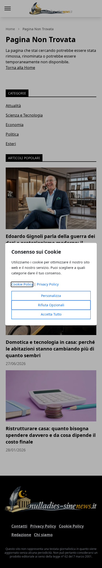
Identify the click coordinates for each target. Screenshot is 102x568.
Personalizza (51, 295)
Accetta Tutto (51, 314)
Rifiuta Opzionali (51, 305)
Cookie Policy (22, 284)
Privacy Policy (48, 284)
